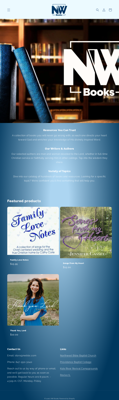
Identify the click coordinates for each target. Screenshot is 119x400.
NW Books (55, 398)
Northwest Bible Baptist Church (78, 355)
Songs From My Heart (73, 263)
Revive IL (65, 375)
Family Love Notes (19, 260)
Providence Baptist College (75, 362)
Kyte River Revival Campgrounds (79, 368)
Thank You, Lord (18, 330)
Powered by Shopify (67, 398)
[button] (9, 10)
